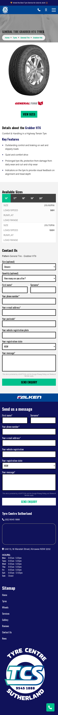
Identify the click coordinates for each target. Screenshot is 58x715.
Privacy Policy (42, 374)
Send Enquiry (29, 382)
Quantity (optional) (10, 273)
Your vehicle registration (13, 449)
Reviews (5, 626)
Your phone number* (10, 296)
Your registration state (12, 341)
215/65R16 (49, 205)
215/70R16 (49, 225)
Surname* (34, 285)
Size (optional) (8, 261)
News (4, 638)
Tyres (4, 601)
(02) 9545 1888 (12, 519)
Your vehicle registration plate (15, 330)
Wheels (5, 607)
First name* (7, 285)
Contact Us (7, 632)
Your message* (8, 353)
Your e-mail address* (11, 307)
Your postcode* (8, 319)
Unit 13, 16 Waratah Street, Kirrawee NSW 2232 (27, 548)
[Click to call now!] (39, 10)
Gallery (5, 620)
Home (4, 595)
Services (5, 613)
